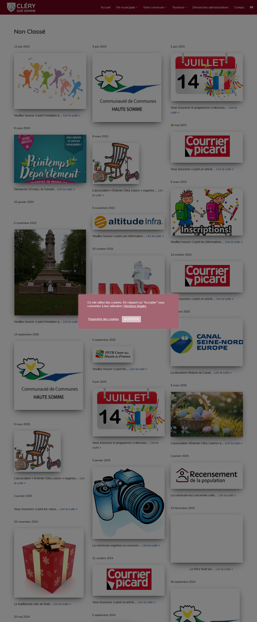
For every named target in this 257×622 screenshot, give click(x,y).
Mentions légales (135, 306)
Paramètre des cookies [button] (103, 319)
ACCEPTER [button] (131, 319)
